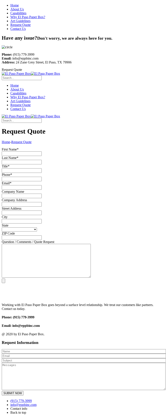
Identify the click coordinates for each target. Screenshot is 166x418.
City (5, 217)
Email (6, 183)
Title (6, 166)
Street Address (11, 208)
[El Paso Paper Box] (16, 73)
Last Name (10, 158)
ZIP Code (8, 233)
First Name (10, 149)
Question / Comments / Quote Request (28, 242)
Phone (7, 175)
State (5, 225)
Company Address (14, 200)
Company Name (13, 191)
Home (6, 142)
